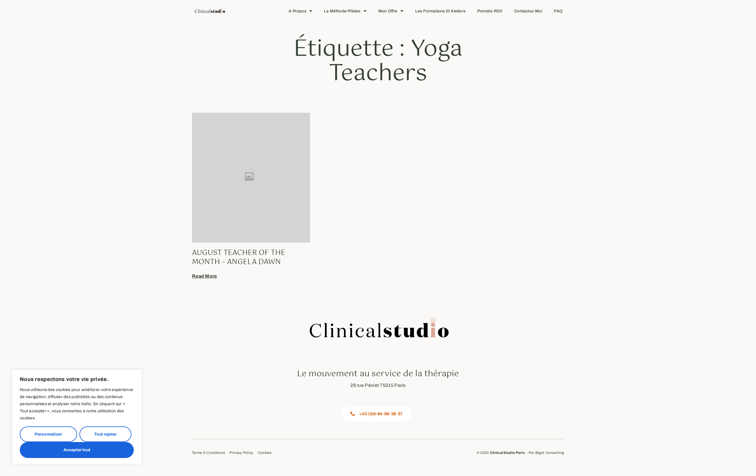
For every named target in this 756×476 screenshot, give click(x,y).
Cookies (265, 453)
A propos (297, 11)
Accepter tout (76, 450)
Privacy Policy (241, 453)
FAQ (558, 11)
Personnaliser (48, 434)
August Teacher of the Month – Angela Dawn (238, 257)
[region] (77, 416)
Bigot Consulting (549, 453)
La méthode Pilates (342, 11)
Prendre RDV (489, 11)
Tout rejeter (105, 434)
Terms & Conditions (208, 453)
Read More (204, 276)
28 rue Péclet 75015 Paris (378, 385)
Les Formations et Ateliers (440, 11)
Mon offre (387, 11)
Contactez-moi (528, 11)
